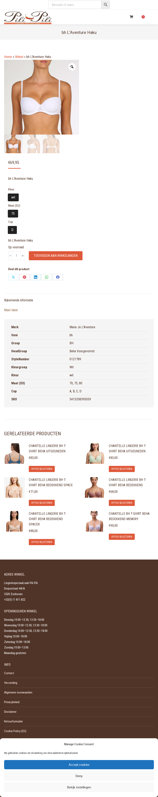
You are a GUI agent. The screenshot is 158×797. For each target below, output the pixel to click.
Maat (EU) (14, 205)
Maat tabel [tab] (11, 310)
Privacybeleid (12, 702)
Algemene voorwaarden (18, 692)
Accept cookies (79, 764)
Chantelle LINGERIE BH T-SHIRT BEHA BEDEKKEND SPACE (51, 482)
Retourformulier (13, 721)
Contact (9, 673)
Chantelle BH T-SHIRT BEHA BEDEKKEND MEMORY (129, 516)
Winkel (19, 57)
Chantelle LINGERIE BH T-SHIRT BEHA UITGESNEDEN (47, 448)
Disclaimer (10, 712)
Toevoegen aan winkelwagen (56, 256)
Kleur (11, 189)
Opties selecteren (41, 469)
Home (8, 57)
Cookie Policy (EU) (15, 731)
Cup (10, 222)
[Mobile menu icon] (151, 16)
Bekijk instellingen (79, 787)
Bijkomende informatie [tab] (18, 300)
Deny (79, 776)
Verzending (10, 683)
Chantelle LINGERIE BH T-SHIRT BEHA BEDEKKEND (127, 482)
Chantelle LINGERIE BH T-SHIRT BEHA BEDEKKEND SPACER (47, 519)
